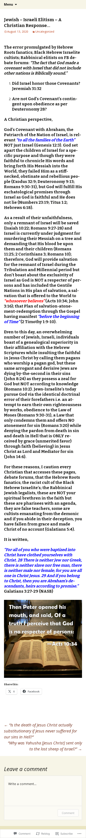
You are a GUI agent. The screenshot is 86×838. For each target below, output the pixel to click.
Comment (68, 813)
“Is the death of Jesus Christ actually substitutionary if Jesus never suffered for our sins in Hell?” (40, 731)
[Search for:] (78, 4)
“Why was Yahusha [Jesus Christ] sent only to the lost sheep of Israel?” (45, 746)
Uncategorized (44, 31)
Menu (8, 4)
